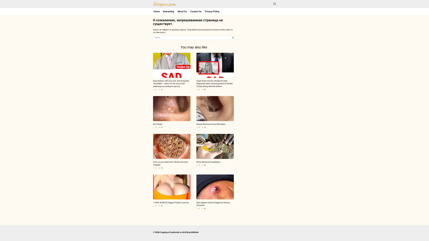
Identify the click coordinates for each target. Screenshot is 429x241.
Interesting (168, 11)
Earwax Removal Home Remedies (210, 124)
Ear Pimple (157, 124)
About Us (182, 11)
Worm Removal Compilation (208, 162)
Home (157, 11)
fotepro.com (164, 4)
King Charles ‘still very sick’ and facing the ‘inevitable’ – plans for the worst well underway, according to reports (171, 83)
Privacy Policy (212, 11)
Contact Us (196, 11)
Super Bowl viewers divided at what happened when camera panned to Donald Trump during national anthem (214, 83)
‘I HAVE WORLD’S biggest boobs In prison (171, 202)
